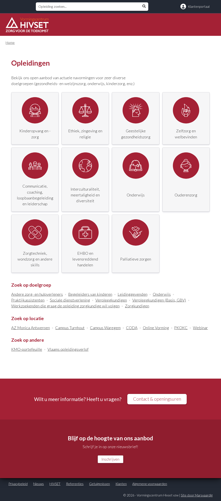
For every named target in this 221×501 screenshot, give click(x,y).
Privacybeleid (18, 484)
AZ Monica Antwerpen (30, 327)
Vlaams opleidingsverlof (67, 349)
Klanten (121, 484)
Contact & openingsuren (157, 399)
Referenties (75, 484)
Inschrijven (110, 459)
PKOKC (181, 327)
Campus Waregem (105, 327)
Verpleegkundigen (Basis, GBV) (159, 300)
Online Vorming (156, 327)
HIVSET (54, 484)
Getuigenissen (99, 484)
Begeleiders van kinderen (90, 294)
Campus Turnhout (70, 327)
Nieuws (38, 484)
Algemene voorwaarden (149, 484)
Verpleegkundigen (111, 300)
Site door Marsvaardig (197, 495)
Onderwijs (162, 294)
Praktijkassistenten (27, 300)
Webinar (200, 327)
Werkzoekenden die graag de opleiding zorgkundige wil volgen (65, 305)
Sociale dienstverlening (70, 300)
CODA (131, 327)
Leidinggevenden (132, 294)
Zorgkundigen (137, 305)
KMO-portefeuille (26, 349)
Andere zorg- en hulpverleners (37, 294)
